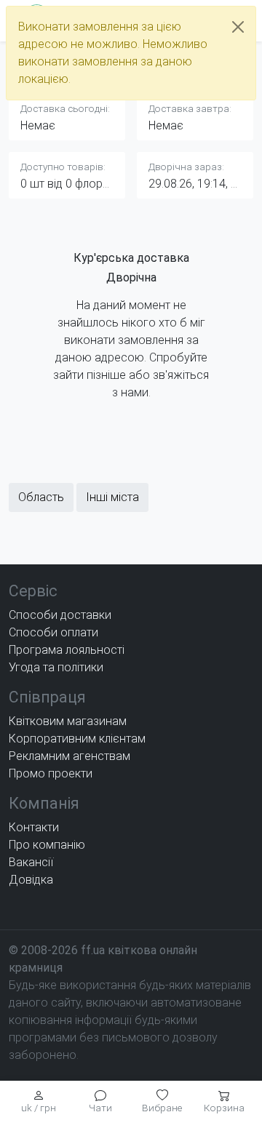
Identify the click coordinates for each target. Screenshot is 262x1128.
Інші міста (112, 497)
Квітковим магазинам (68, 721)
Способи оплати (53, 632)
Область (41, 497)
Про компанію (47, 845)
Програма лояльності (66, 650)
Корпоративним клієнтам (77, 738)
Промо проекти (50, 773)
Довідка (31, 880)
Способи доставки (60, 615)
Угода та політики (56, 667)
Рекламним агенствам (69, 756)
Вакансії (31, 862)
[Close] (238, 27)
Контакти (34, 827)
